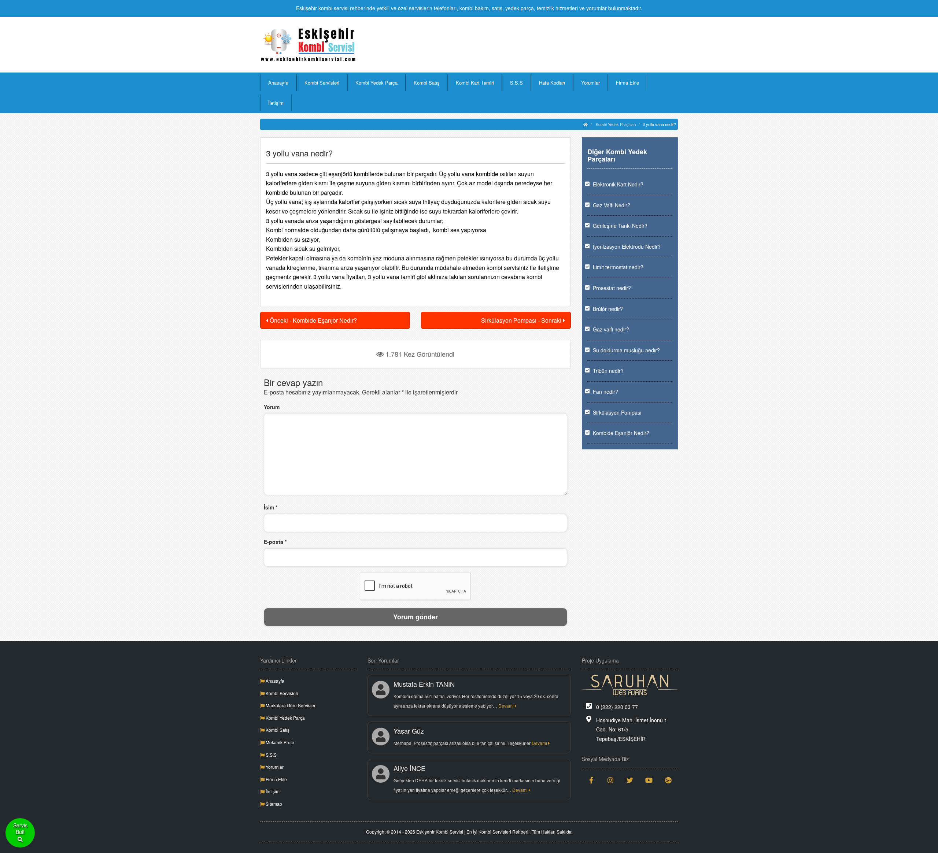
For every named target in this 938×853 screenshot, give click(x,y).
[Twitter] (630, 780)
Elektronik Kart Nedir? (618, 184)
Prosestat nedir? (612, 288)
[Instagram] (610, 780)
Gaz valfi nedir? (611, 329)
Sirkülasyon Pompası (617, 412)
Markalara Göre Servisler (290, 705)
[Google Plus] (668, 780)
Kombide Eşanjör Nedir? (621, 433)
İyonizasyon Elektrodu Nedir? (627, 246)
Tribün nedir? (608, 370)
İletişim (276, 102)
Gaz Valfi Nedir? (611, 205)
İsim (270, 507)
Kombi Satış (427, 82)
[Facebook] (591, 780)
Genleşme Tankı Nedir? (620, 225)
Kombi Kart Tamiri (475, 82)
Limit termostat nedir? (618, 267)
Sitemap (273, 804)
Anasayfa (278, 82)
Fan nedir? (605, 391)
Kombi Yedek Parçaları (616, 124)
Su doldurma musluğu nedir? (626, 350)
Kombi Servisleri (321, 82)
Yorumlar (590, 82)
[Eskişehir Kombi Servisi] (308, 44)
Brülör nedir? (608, 308)
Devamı (506, 705)
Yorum (272, 407)
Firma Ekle (627, 82)
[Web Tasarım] (630, 685)
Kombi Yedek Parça (376, 82)
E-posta (275, 541)
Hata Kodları (552, 82)
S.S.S (516, 82)
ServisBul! (20, 828)
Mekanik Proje (279, 742)
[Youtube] (649, 780)
